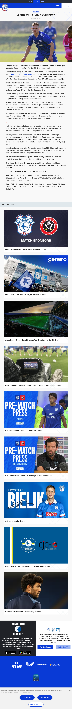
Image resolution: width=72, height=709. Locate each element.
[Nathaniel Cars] (42, 665)
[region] (36, 698)
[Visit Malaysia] (17, 665)
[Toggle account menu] (69, 5)
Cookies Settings (36, 704)
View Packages (45, 647)
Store (43, 1)
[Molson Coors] (55, 665)
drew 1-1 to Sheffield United (21, 74)
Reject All (27, 697)
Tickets (29, 1)
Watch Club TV (63, 647)
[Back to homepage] (4, 7)
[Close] (70, 690)
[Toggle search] (64, 5)
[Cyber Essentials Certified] (36, 677)
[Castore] (30, 665)
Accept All (45, 697)
